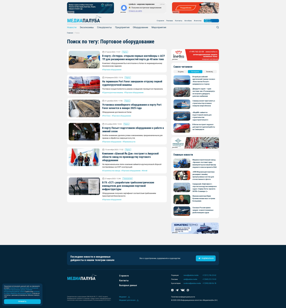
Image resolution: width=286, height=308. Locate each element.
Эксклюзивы (87, 27)
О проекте (160, 21)
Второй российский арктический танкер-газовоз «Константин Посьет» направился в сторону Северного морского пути (203, 80)
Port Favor (107, 116)
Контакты (178, 21)
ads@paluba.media (190, 279)
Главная (70, 33)
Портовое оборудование (112, 70)
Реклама (169, 21)
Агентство (198, 21)
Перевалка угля (129, 142)
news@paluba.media (191, 275)
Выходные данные (128, 285)
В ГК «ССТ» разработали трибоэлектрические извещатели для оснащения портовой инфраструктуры (128, 186)
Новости (71, 27)
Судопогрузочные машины (113, 92)
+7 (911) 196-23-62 (209, 275)
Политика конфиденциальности (183, 297)
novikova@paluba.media (192, 283)
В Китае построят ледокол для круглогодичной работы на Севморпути (203, 127)
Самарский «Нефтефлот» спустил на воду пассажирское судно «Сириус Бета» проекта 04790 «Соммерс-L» (204, 187)
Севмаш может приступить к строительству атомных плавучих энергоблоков (203, 103)
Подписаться (207, 258)
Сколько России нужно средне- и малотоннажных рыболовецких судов (202, 210)
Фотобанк (188, 21)
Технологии (127, 178)
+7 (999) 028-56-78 (209, 283)
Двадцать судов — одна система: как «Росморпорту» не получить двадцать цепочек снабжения (203, 92)
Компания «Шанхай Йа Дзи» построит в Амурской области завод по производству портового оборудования (130, 157)
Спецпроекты (104, 27)
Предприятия (122, 27)
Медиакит (123, 297)
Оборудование (140, 27)
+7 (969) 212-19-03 (209, 279)
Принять (22, 301)
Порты (125, 52)
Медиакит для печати (127, 300)
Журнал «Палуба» (208, 20)
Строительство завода (111, 171)
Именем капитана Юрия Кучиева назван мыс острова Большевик (203, 198)
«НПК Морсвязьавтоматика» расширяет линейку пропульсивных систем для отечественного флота (203, 175)
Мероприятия (158, 27)
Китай (145, 171)
